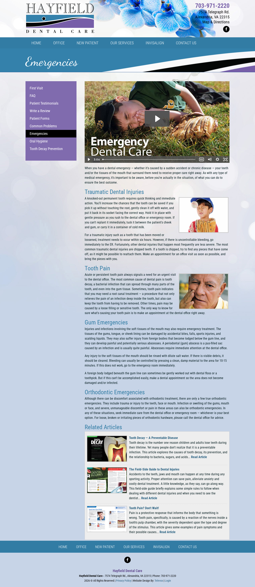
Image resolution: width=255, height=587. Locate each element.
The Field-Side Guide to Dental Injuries (154, 469)
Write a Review (40, 111)
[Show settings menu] (218, 159)
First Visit (36, 88)
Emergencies (39, 133)
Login (168, 580)
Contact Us (187, 547)
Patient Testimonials (44, 103)
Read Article (199, 457)
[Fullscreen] (226, 159)
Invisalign (161, 547)
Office (81, 547)
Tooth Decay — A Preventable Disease (153, 438)
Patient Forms (39, 118)
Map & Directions (216, 22)
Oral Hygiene (39, 141)
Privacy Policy (123, 580)
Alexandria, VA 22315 (212, 17)
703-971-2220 (212, 5)
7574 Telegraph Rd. (214, 12)
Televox (159, 580)
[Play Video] (89, 159)
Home (63, 547)
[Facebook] (226, 29)
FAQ (32, 96)
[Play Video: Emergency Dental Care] (157, 119)
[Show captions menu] (202, 159)
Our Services (134, 547)
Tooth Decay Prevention (46, 149)
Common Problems (43, 126)
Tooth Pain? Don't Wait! (144, 508)
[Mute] (210, 159)
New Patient (105, 547)
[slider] (149, 159)
